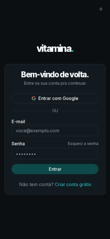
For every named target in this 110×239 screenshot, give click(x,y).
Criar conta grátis (73, 184)
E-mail (18, 121)
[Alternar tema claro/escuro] (100, 9)
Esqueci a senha (83, 143)
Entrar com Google (58, 98)
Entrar (55, 169)
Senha (18, 143)
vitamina (55, 48)
